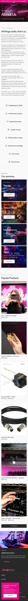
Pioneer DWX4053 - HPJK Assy (10, 356)
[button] (2, 4)
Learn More (9, 194)
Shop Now (10, 595)
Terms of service (21, 596)
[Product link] (14, 300)
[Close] (17, 584)
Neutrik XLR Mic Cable (7, 437)
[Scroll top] (26, 599)
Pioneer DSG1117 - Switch (8, 397)
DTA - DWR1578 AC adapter (9, 316)
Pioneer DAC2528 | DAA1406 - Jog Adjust (12, 478)
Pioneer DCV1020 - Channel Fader (10, 518)
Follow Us (6, 561)
